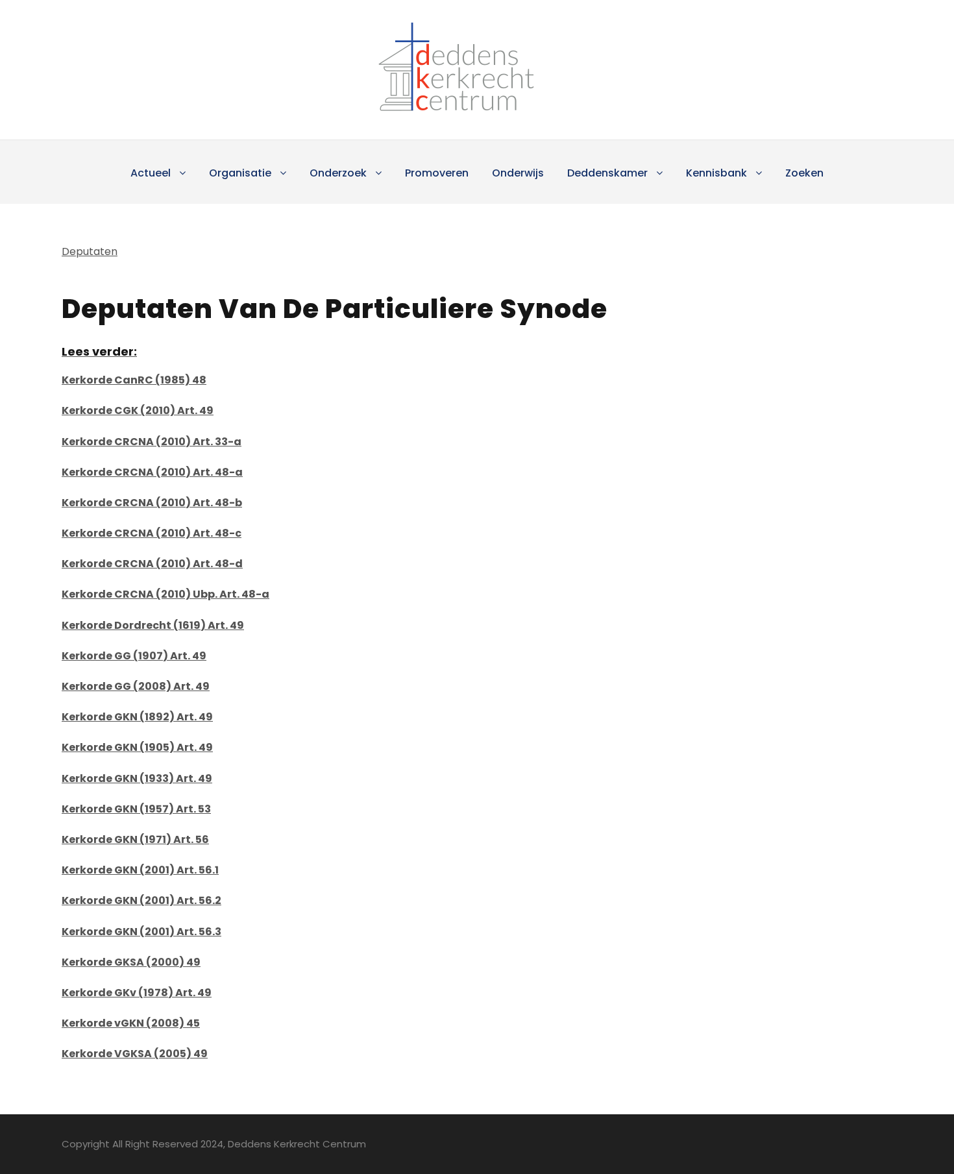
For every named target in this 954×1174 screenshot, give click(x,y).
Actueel (150, 172)
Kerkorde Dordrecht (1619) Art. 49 (153, 625)
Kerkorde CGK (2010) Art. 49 (138, 410)
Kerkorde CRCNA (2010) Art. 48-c (151, 533)
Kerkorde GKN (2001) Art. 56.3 (141, 931)
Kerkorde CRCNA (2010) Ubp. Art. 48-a (165, 594)
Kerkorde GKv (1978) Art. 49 (137, 992)
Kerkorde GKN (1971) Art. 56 (135, 839)
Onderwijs (518, 172)
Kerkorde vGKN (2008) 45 (131, 1023)
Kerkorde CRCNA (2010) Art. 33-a (151, 441)
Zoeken (804, 172)
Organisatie (240, 172)
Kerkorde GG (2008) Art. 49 (136, 686)
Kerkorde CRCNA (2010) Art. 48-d (152, 563)
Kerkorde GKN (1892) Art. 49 (137, 716)
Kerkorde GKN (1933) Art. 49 (137, 778)
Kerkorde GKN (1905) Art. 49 (137, 747)
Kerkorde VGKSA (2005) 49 (135, 1053)
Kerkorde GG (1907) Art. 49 (134, 655)
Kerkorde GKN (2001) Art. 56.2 (141, 900)
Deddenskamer (607, 172)
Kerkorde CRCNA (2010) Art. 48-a (152, 472)
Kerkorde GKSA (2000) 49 (131, 962)
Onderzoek (338, 172)
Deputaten (89, 251)
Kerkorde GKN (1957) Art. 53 (136, 808)
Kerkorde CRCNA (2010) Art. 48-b (152, 502)
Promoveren (437, 172)
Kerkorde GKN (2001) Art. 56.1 (140, 869)
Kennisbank (716, 172)
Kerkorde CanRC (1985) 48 (134, 380)
